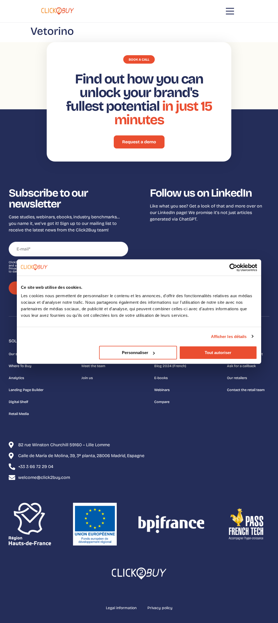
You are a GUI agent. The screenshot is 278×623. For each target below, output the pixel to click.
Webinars (162, 390)
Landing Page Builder (26, 390)
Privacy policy (159, 608)
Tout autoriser (218, 352)
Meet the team (93, 366)
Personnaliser (135, 352)
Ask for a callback (241, 366)
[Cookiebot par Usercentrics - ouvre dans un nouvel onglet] (233, 267)
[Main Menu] (230, 11)
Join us (87, 378)
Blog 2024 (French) (170, 366)
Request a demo (139, 141)
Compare (161, 402)
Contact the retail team (246, 390)
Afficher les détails (229, 336)
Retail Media (19, 414)
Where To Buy (20, 366)
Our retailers (237, 378)
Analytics (16, 378)
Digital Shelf (18, 402)
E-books (161, 378)
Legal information (121, 608)
